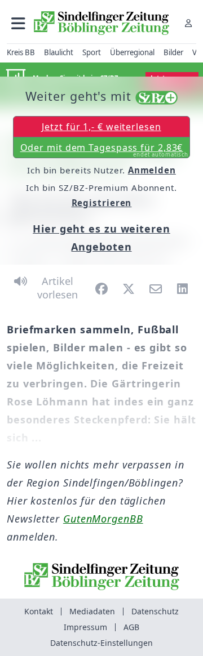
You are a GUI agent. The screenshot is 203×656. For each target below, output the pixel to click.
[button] (18, 22)
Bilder (173, 52)
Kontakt (38, 611)
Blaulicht (58, 52)
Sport (91, 52)
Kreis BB (21, 52)
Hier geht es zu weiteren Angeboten (101, 237)
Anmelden (152, 170)
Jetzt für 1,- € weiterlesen (101, 127)
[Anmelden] (188, 23)
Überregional (132, 52)
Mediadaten (92, 611)
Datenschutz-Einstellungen (101, 642)
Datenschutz (155, 611)
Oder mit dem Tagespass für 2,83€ (104, 149)
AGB (131, 627)
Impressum (85, 627)
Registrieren (102, 202)
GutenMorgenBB (103, 518)
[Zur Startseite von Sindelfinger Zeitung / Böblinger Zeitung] (101, 23)
